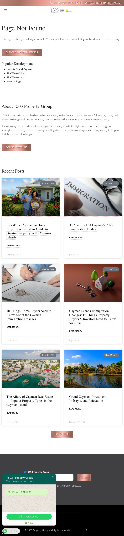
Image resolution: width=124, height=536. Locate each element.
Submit (84, 477)
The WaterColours (17, 73)
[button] (62, 434)
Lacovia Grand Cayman (19, 69)
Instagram (72, 511)
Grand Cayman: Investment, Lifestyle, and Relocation (88, 398)
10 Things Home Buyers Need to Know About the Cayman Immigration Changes (28, 315)
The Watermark (15, 77)
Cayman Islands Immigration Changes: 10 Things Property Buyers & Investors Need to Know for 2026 (92, 317)
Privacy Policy (78, 530)
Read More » (13, 245)
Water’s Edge (14, 81)
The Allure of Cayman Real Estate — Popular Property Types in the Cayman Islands (29, 400)
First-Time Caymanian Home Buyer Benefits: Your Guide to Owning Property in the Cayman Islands (28, 231)
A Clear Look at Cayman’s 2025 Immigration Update (91, 227)
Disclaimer (93, 530)
